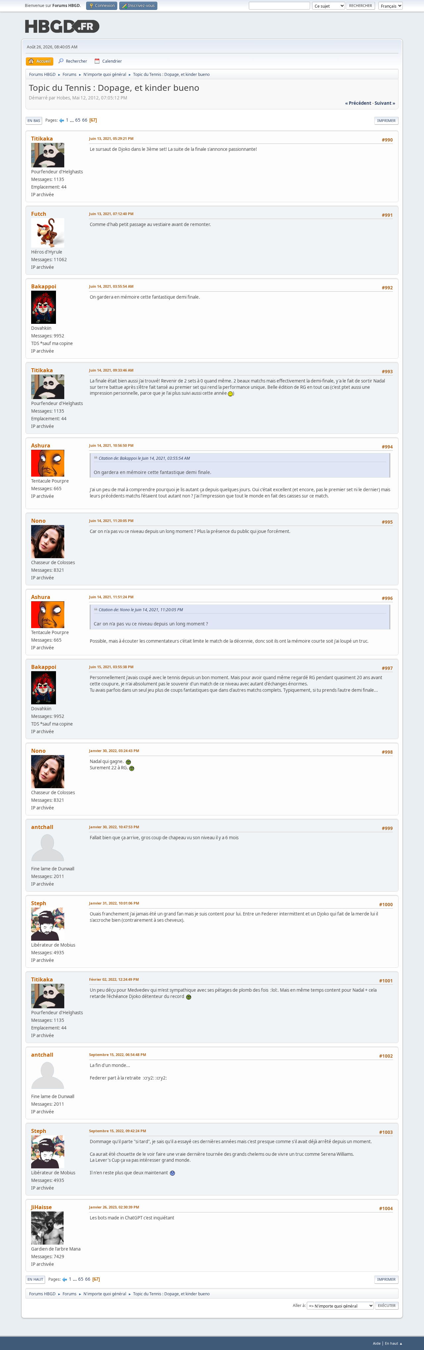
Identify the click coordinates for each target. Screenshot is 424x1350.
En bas (33, 120)
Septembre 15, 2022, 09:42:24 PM (117, 1130)
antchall (42, 827)
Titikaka (42, 138)
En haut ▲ (394, 1343)
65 (77, 120)
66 (84, 120)
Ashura (40, 445)
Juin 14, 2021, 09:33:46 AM (111, 370)
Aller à (299, 1305)
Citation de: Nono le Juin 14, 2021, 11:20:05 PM (141, 610)
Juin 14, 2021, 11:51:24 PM (111, 596)
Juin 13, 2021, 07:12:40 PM (111, 213)
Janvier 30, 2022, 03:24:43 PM (114, 750)
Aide (377, 1343)
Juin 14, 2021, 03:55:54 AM (111, 286)
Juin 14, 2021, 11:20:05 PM (111, 520)
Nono (38, 520)
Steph (38, 903)
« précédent (358, 103)
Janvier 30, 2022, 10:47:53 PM (114, 826)
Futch (38, 213)
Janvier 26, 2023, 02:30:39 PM (114, 1206)
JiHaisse (41, 1207)
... (72, 120)
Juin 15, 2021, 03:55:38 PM (111, 666)
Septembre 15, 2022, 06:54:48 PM (117, 1054)
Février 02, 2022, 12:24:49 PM (114, 979)
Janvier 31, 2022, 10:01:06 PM (114, 903)
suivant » (385, 103)
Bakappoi (43, 286)
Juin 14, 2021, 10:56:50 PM (111, 445)
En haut (35, 1279)
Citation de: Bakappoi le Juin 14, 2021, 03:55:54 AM (144, 458)
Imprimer (386, 120)
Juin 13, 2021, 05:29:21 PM (111, 138)
